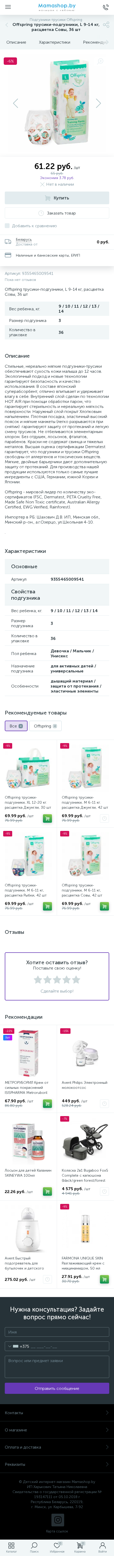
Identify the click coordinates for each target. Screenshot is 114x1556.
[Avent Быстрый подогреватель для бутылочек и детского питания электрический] (28, 1229)
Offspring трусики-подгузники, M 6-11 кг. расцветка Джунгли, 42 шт (85, 802)
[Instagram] (57, 1520)
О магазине (16, 1429)
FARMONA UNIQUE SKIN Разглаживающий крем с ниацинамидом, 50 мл (83, 1263)
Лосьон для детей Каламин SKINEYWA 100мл (28, 1173)
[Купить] (47, 818)
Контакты (14, 1412)
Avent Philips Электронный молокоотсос (84, 1085)
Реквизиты (15, 1464)
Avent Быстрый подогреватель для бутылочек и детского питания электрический (25, 1266)
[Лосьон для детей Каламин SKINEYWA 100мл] (28, 1141)
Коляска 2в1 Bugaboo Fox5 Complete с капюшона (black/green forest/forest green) (85, 1178)
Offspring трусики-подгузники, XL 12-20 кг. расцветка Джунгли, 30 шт (28, 802)
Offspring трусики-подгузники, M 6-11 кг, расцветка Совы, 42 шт (82, 890)
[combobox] (17, 1346)
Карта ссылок (57, 1531)
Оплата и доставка (23, 1447)
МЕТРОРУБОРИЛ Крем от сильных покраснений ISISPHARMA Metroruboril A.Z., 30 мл (27, 1090)
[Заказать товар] (104, 818)
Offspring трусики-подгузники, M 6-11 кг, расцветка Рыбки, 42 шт (26, 890)
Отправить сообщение (57, 1388)
